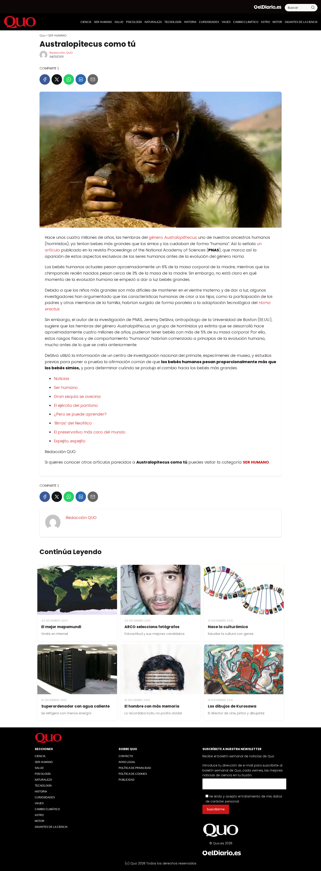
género (173, 237)
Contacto (126, 756)
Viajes (226, 22)
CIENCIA (86, 22)
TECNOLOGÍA (172, 22)
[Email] (93, 79)
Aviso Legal (127, 762)
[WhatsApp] (69, 79)
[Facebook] (45, 79)
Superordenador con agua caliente (75, 706)
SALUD (118, 22)
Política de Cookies (133, 773)
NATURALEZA (153, 22)
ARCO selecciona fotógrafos (151, 626)
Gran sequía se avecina (77, 396)
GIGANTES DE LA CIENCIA (301, 22)
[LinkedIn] (81, 79)
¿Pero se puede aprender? (80, 414)
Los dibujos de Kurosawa (232, 706)
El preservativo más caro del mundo (89, 432)
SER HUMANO (103, 22)
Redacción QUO (61, 53)
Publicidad (127, 779)
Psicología (134, 22)
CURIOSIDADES (209, 22)
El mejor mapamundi (61, 626)
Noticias (61, 378)
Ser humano (66, 387)
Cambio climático (245, 22)
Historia (190, 22)
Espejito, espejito (69, 441)
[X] (57, 79)
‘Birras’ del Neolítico (73, 423)
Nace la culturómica (228, 626)
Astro (265, 22)
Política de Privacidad (135, 768)
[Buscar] (313, 7)
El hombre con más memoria (151, 706)
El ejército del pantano (76, 405)
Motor (277, 22)
